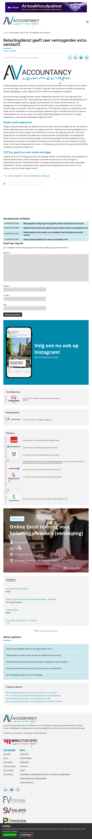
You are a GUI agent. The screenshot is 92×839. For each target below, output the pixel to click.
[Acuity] (14, 441)
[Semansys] (14, 493)
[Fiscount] (14, 419)
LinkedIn (5, 790)
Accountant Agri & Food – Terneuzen (21, 618)
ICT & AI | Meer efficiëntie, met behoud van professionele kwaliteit (41, 399)
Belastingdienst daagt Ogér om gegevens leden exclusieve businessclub (53, 224)
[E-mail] (81, 58)
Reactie (7, 253)
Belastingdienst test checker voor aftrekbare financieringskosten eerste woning (53, 233)
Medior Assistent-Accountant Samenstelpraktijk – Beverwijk (31, 597)
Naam (6, 286)
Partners (8, 762)
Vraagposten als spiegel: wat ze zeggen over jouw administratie (43, 500)
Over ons (24, 754)
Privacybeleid (26, 782)
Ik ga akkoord (9, 834)
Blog (5, 758)
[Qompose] (14, 478)
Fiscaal (6, 51)
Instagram (18, 790)
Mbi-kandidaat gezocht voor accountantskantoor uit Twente (31, 692)
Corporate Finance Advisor (17, 587)
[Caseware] (14, 399)
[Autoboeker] (14, 500)
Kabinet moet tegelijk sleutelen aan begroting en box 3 (29, 649)
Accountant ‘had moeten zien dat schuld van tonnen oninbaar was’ (34, 668)
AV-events (8, 774)
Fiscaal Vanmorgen (32, 176)
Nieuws (13, 51)
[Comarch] (14, 470)
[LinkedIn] (75, 58)
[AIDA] (14, 449)
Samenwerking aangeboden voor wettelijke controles (28, 697)
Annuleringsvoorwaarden (33, 778)
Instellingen (26, 834)
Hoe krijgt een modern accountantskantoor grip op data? (41, 441)
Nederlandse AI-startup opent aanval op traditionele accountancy (33, 655)
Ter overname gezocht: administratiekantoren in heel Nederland (33, 695)
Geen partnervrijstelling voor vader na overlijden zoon (46, 239)
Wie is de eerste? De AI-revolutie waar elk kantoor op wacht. (42, 456)
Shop (22, 770)
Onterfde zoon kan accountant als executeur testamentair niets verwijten (37, 662)
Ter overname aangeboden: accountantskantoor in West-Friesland (34, 700)
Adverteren (26, 758)
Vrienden (24, 762)
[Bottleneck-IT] (14, 456)
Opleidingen (9, 766)
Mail (12, 790)
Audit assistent (12, 608)
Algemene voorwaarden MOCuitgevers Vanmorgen (45, 774)
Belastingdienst (15, 176)
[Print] (87, 58)
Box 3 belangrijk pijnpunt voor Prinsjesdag (24, 675)
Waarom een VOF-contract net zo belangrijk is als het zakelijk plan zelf (45, 485)
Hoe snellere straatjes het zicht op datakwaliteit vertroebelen (42, 463)
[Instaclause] (14, 485)
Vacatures (8, 770)
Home (5, 32)
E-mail (6, 295)
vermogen (45, 176)
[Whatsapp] (70, 58)
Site (5, 304)
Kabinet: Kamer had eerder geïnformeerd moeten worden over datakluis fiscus (56, 228)
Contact (24, 766)
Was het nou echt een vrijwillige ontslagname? (37, 420)
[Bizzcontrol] (13, 463)
